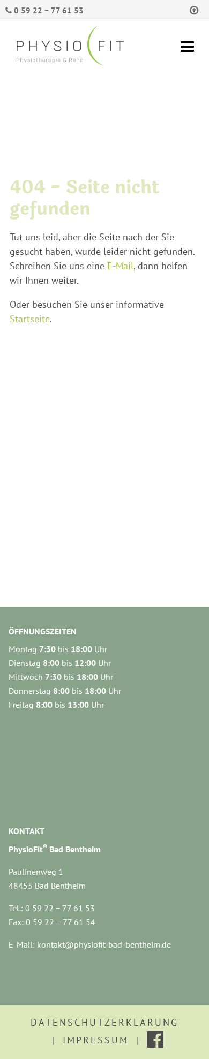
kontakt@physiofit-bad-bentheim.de (104, 944)
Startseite (30, 319)
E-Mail (120, 266)
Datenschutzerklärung (104, 1022)
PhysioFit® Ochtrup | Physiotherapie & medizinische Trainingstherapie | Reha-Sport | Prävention (79, 47)
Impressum (96, 1040)
